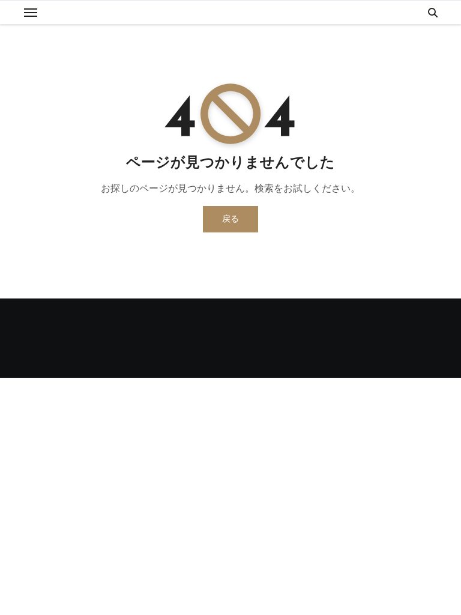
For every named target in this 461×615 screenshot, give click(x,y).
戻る (230, 219)
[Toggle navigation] (30, 12)
